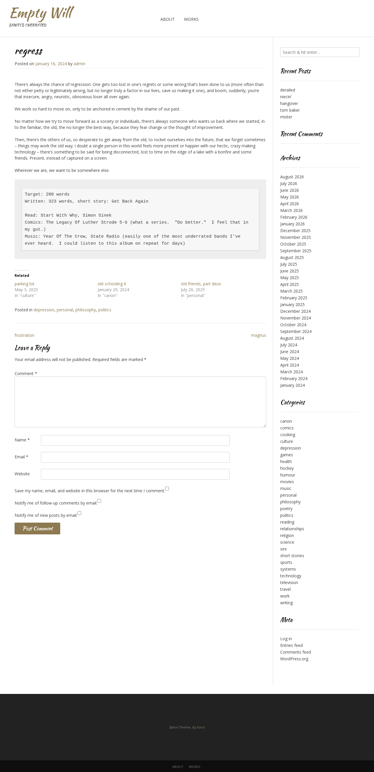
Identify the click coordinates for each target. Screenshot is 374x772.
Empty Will (40, 12)
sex (283, 549)
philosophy (85, 309)
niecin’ (286, 96)
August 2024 (292, 338)
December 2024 (295, 311)
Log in (286, 638)
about (167, 19)
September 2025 (295, 250)
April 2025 (289, 284)
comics (287, 428)
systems (288, 569)
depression (44, 309)
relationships (292, 528)
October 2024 (293, 324)
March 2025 (291, 291)
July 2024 (288, 345)
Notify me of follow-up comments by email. (56, 503)
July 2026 (288, 183)
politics (104, 309)
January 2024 (292, 385)
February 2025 (293, 297)
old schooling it (112, 283)
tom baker (290, 110)
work (285, 596)
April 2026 (289, 203)
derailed (287, 90)
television (289, 582)
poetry (286, 508)
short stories (292, 555)
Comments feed (295, 652)
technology (290, 575)
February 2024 (293, 378)
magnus (258, 335)
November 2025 (295, 237)
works (191, 19)
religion (287, 535)
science (287, 542)
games (286, 454)
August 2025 (292, 257)
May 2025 (289, 277)
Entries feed (291, 645)
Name (22, 440)
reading (287, 522)
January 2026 (292, 224)
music (285, 488)
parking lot (24, 283)
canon (286, 421)
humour (287, 475)
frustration (24, 335)
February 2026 (293, 217)
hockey (287, 468)
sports (286, 562)
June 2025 (289, 271)
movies (287, 481)
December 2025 (295, 230)
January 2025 (292, 304)
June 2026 (289, 190)
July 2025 (288, 264)
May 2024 (289, 358)
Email (21, 457)
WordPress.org (294, 659)
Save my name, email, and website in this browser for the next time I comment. (90, 490)
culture (286, 441)
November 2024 (295, 318)
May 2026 (289, 197)
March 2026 (291, 210)
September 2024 (295, 331)
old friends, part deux (201, 283)
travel (285, 589)
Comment (26, 373)
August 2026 (292, 176)
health (286, 461)
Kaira (201, 727)
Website (22, 473)
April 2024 (289, 365)
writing (286, 602)
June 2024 (289, 351)
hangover (289, 103)
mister (286, 117)
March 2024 (291, 371)
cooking (287, 434)
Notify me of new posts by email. (46, 515)
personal (65, 309)
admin (79, 63)
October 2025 (293, 244)
